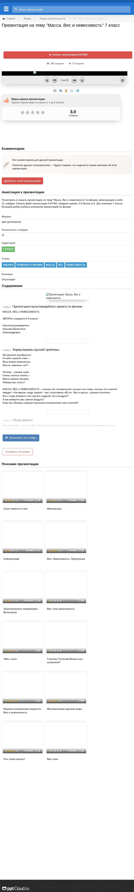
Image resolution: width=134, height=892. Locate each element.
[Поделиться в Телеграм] (77, 91)
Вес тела (52, 759)
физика (8, 264)
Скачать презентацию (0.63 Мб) (69, 54)
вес (60, 264)
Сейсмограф (11, 558)
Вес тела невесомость (61, 608)
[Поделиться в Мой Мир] (72, 91)
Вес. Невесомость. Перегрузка (66, 558)
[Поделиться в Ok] (66, 91)
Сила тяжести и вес (15, 508)
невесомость (76, 264)
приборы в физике (30, 264)
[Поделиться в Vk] (60, 91)
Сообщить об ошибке (17, 451)
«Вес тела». (10, 659)
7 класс (8, 249)
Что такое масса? (14, 759)
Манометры (54, 508)
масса (50, 264)
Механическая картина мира (64, 708)
